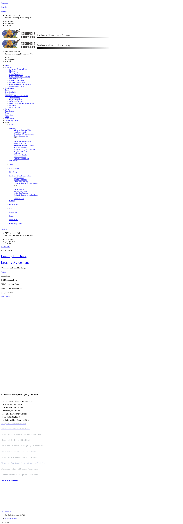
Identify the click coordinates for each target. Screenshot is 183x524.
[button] (5, 247)
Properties (12, 128)
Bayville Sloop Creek (16, 86)
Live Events (9, 94)
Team (7, 90)
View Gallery (5, 296)
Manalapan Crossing (16, 73)
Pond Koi (12, 105)
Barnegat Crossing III (16, 80)
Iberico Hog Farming (16, 101)
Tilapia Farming (14, 98)
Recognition (9, 115)
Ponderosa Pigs (14, 107)
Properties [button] (8, 67)
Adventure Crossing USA (18, 69)
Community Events (11, 120)
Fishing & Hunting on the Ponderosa (21, 103)
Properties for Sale (15, 78)
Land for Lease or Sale (17, 82)
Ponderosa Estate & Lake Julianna (20, 176)
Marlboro (12, 71)
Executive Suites (10, 92)
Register (3, 272)
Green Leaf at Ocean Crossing (19, 77)
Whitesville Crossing (16, 75)
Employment (9, 88)
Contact (7, 109)
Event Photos (9, 119)
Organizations (9, 111)
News (7, 113)
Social (7, 117)
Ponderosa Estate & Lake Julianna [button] (16, 96)
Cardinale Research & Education (20, 84)
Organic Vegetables (15, 99)
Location (4, 229)
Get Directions (6, 511)
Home (7, 65)
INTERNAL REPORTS (10, 480)
